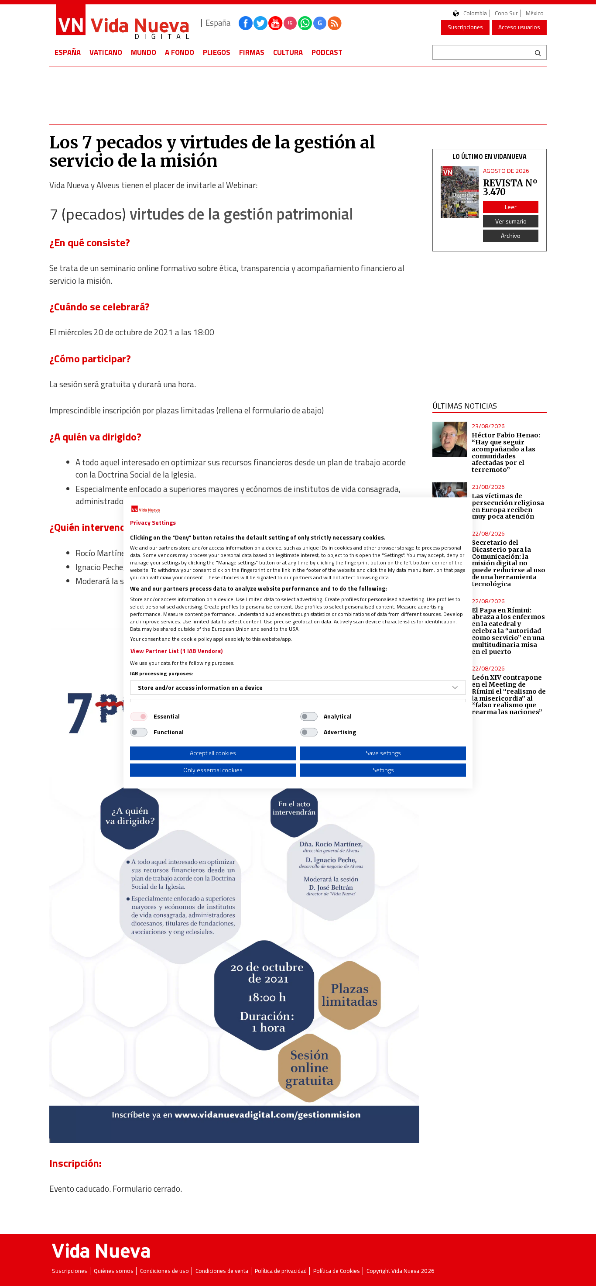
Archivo (511, 235)
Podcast (327, 52)
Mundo (143, 52)
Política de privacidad (281, 1271)
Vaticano (105, 52)
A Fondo (179, 52)
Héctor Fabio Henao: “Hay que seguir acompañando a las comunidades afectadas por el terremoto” (506, 452)
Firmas (251, 52)
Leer (511, 206)
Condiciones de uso (164, 1271)
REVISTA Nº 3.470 (510, 187)
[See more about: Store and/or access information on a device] (455, 687)
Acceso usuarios (519, 27)
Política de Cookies (336, 1271)
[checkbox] (138, 716)
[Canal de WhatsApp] (305, 23)
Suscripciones (465, 27)
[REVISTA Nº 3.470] (460, 192)
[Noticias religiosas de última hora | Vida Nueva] (122, 22)
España (68, 52)
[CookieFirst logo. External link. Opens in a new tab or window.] (145, 509)
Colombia (475, 13)
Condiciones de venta (221, 1271)
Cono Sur (506, 13)
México (535, 13)
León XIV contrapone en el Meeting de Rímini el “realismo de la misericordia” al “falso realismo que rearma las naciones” (509, 695)
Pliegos (216, 52)
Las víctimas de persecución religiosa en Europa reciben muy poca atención (508, 506)
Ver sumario (511, 221)
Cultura (288, 52)
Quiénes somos (114, 1271)
